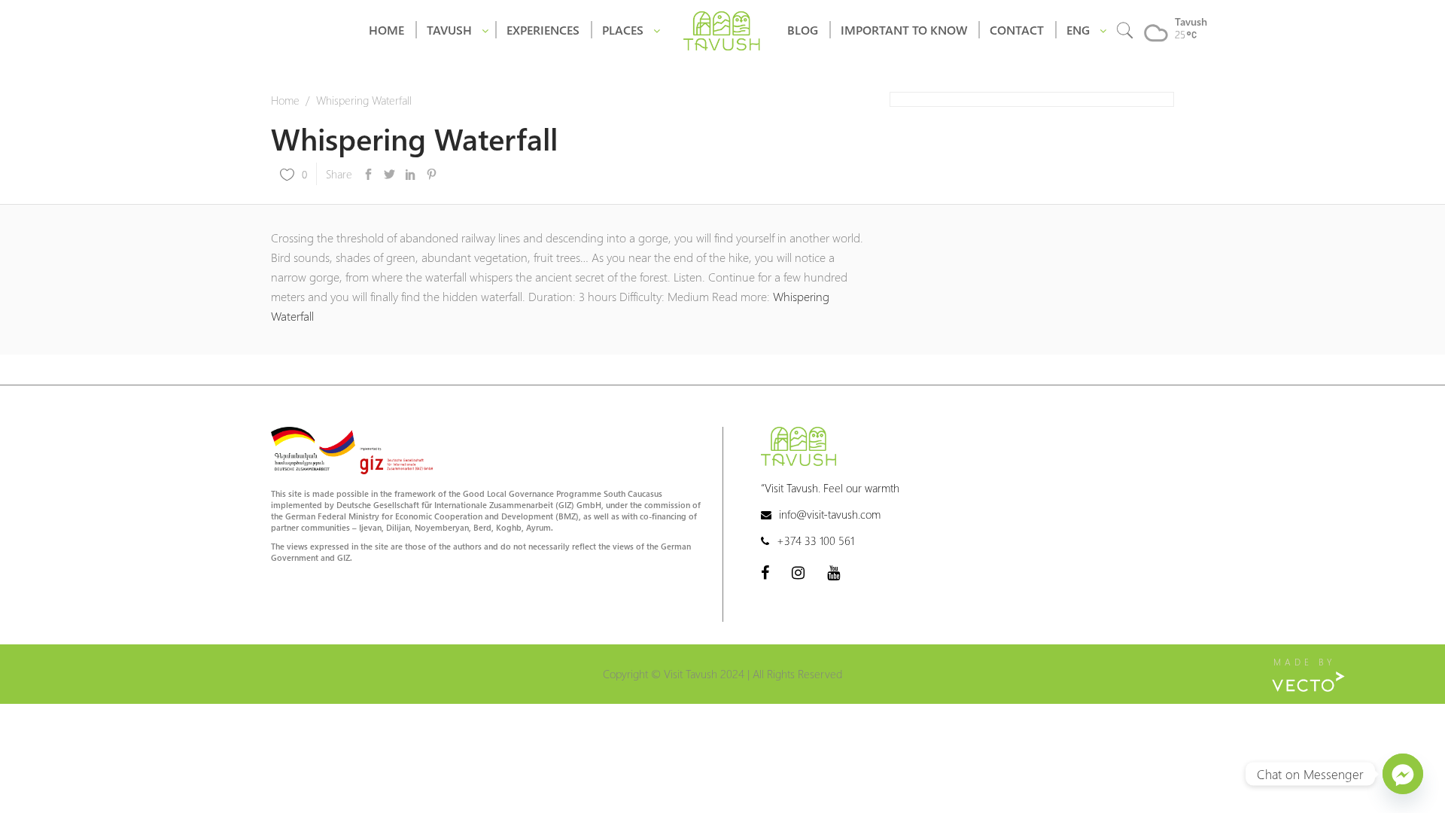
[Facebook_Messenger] (1403, 774)
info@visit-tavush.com (830, 514)
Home (285, 100)
